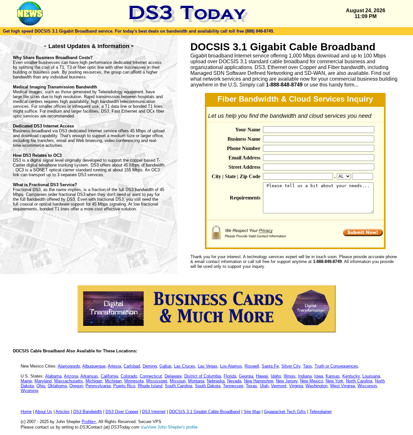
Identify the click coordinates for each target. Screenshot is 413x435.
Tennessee (233, 385)
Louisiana (371, 376)
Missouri (178, 381)
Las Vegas (207, 366)
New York (334, 381)
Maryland (43, 381)
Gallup (165, 366)
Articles (62, 411)
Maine (26, 381)
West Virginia (342, 385)
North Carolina (359, 381)
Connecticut (151, 376)
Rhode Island (150, 385)
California (109, 376)
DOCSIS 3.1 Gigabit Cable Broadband (204, 411)
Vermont (279, 385)
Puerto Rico (124, 385)
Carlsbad (132, 366)
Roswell (252, 366)
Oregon (76, 385)
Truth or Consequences (336, 366)
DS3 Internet (154, 411)
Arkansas (89, 376)
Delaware (173, 376)
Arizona (71, 376)
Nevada (234, 381)
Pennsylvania (98, 385)
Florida (230, 376)
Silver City (290, 366)
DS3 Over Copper (122, 411)
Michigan (94, 381)
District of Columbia (202, 376)
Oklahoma (57, 385)
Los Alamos (231, 366)
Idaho (276, 376)
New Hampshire (258, 381)
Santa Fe (270, 366)
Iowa (318, 376)
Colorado (129, 376)
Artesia (114, 366)
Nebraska (216, 381)
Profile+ (89, 421)
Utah (264, 385)
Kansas (333, 376)
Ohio (40, 385)
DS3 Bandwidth (87, 411)
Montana (196, 381)
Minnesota (134, 381)
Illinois (290, 376)
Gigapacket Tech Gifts (285, 411)
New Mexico (311, 381)
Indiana (305, 376)
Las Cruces (184, 366)
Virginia (296, 385)
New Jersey (286, 381)
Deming (150, 366)
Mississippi (156, 381)
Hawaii (262, 376)
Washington (316, 385)
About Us (43, 411)
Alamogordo (69, 366)
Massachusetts (68, 381)
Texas (251, 385)
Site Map (252, 411)
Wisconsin (367, 385)
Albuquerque (94, 366)
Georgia (246, 376)
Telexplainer (320, 411)
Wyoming (29, 390)
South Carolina (178, 385)
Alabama (53, 376)
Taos (307, 366)
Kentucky (351, 376)
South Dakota (207, 385)
